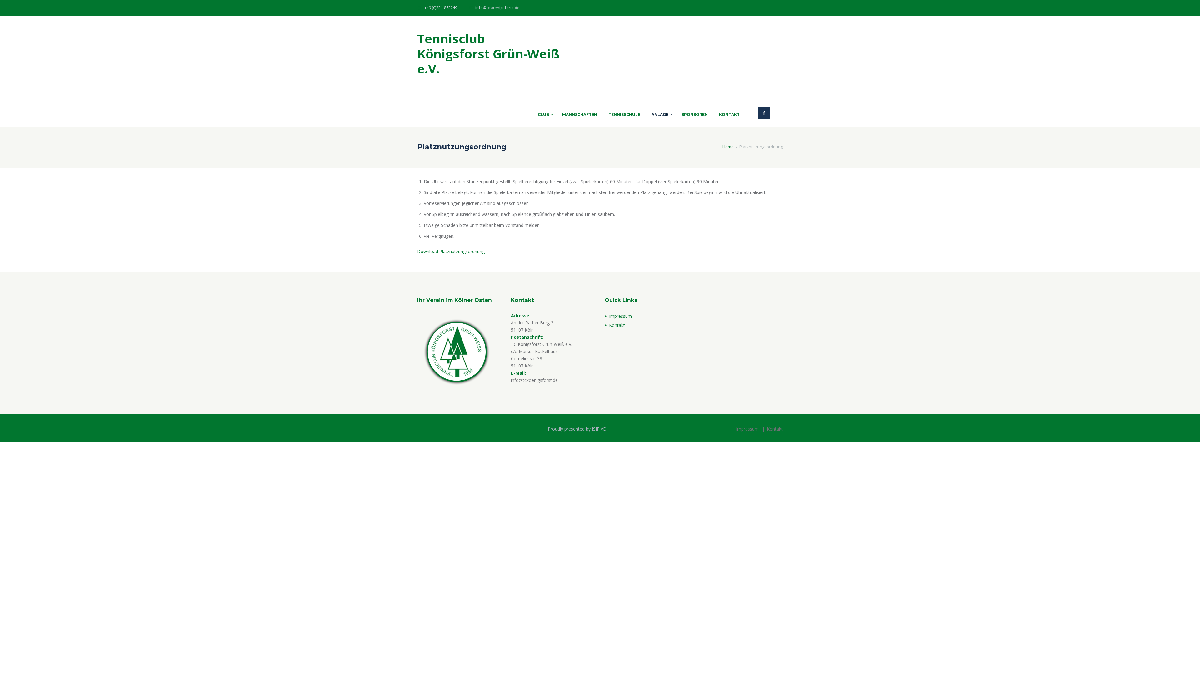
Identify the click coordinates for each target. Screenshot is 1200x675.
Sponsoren (695, 114)
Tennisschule (624, 114)
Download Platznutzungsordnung (451, 251)
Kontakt (729, 114)
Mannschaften (579, 114)
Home (728, 146)
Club (543, 114)
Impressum (620, 316)
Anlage (660, 114)
